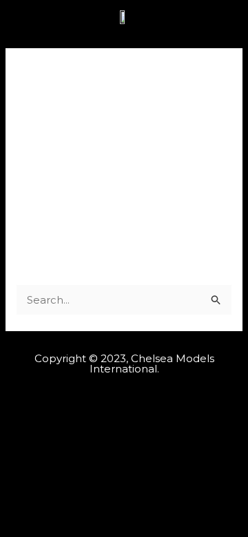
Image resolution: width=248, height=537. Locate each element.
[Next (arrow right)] (224, 190)
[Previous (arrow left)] (24, 190)
